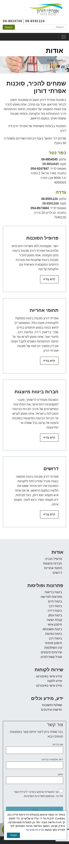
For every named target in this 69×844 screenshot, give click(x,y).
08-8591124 (35, 21)
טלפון (60, 774)
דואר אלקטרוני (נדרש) (52, 759)
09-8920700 (12, 21)
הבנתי (13, 835)
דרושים (51, 468)
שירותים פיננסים (51, 652)
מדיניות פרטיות (35, 829)
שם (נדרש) (58, 744)
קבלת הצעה (54, 620)
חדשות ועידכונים (51, 709)
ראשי (60, 60)
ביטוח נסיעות (53, 633)
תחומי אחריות (44, 310)
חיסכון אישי (55, 624)
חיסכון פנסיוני (53, 643)
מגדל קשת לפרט (51, 657)
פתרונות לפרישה (51, 596)
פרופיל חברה (53, 558)
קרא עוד (47, 279)
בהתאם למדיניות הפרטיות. (38, 796)
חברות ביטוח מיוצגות (36, 391)
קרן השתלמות (53, 647)
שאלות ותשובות (52, 705)
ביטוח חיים (55, 601)
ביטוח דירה (55, 610)
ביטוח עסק (55, 615)
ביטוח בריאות (53, 592)
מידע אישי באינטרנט (49, 676)
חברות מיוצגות (52, 563)
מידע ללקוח (54, 681)
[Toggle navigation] (63, 37)
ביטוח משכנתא (52, 629)
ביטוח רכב (55, 606)
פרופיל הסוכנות (42, 238)
